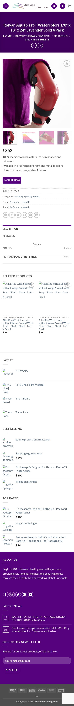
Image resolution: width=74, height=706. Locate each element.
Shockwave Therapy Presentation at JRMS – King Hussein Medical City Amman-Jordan (41, 629)
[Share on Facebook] (12, 215)
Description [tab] (10, 228)
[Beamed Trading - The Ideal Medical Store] (29, 6)
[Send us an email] (24, 594)
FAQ (37, 696)
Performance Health (19, 202)
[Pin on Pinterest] (30, 215)
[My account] (62, 6)
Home (7, 36)
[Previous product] (40, 45)
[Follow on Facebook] (6, 594)
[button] (6, 6)
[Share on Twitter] (18, 215)
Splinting (61, 36)
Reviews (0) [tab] (9, 235)
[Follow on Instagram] (12, 594)
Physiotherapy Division (32, 36)
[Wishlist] (54, 6)
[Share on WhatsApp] (6, 215)
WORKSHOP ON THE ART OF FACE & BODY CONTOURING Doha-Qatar (39, 618)
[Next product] (33, 45)
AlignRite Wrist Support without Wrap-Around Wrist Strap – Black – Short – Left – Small (54, 325)
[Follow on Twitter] (18, 594)
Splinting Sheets (37, 39)
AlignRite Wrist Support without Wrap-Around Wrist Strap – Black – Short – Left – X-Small (18, 325)
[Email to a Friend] (24, 215)
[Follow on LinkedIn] (30, 594)
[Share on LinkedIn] (37, 215)
